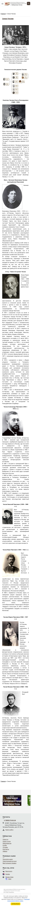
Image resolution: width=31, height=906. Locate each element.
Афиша (5, 851)
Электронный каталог (10, 861)
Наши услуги (7, 841)
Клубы (5, 845)
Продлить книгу (8, 859)
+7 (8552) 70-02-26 (10, 820)
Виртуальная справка (9, 863)
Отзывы (5, 847)
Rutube (8, 874)
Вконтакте (9, 871)
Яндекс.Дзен (9, 877)
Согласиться (15, 903)
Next (29, 800)
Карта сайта (9, 829)
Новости (5, 839)
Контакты (6, 849)
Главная (3, 13)
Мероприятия (7, 843)
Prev (1, 800)
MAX (9, 879)
